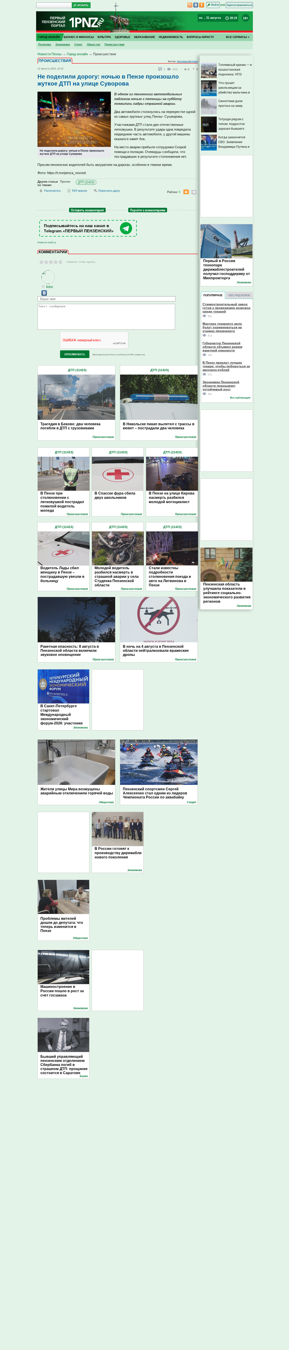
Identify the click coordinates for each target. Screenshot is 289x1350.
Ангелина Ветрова (187, 61)
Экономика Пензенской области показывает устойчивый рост (221, 385)
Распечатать (52, 190)
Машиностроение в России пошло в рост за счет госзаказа (62, 991)
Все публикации (240, 397)
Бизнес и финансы (79, 37)
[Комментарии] (160, 69)
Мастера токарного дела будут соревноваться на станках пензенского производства (222, 327)
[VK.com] (42, 295)
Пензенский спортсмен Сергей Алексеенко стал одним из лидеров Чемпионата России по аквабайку (155, 793)
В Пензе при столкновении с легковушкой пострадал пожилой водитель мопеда (62, 501)
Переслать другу (109, 190)
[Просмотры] (169, 69)
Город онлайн (49, 37)
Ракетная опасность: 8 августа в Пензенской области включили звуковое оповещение (69, 651)
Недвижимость (171, 37)
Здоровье (122, 37)
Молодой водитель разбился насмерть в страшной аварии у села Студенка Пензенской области (117, 576)
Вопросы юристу (200, 37)
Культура (104, 37)
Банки (84, 1076)
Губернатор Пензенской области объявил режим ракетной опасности (222, 346)
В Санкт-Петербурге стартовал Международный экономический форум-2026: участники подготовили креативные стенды (63, 719)
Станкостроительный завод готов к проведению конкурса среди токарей (226, 307)
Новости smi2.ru (46, 242)
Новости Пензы (49, 54)
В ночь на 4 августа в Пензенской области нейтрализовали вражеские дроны (156, 651)
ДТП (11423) (86, 182)
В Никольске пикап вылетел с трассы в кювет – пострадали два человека (158, 426)
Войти (215, 4)
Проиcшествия (114, 44)
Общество (93, 44)
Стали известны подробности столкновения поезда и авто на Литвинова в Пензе (170, 576)
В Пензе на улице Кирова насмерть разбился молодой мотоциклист (171, 497)
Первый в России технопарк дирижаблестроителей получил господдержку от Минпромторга (226, 269)
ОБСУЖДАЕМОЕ (239, 295)
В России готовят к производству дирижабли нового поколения (118, 853)
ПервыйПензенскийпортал (53, 22)
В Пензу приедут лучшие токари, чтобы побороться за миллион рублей (226, 366)
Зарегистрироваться (239, 5)
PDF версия (79, 190)
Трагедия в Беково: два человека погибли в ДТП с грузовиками (70, 426)
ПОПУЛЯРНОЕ (213, 295)
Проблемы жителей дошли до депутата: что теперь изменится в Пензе (61, 925)
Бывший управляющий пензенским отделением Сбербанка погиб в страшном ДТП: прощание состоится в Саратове (64, 1065)
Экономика (62, 44)
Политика (44, 44)
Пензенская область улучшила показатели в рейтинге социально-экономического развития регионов (226, 592)
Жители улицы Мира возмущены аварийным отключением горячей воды (76, 791)
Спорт (78, 44)
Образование (144, 37)
